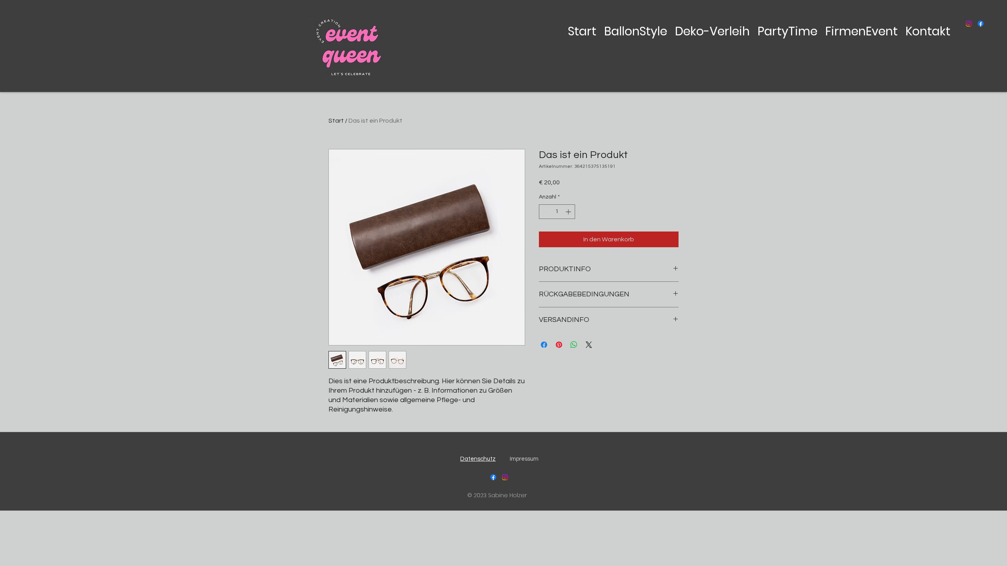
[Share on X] (589, 344)
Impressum (524, 459)
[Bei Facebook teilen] (544, 344)
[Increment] (569, 212)
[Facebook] (981, 24)
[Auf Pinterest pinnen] (559, 344)
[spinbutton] (557, 212)
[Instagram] (969, 24)
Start (336, 121)
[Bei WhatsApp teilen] (574, 344)
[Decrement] (545, 212)
